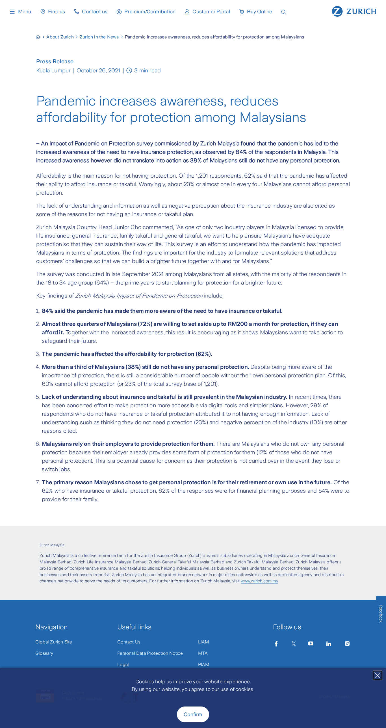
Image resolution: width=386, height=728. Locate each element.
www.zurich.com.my (259, 581)
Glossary (44, 653)
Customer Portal (211, 11)
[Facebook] (276, 644)
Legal (123, 664)
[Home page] (354, 11)
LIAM (203, 641)
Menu (24, 11)
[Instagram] (347, 644)
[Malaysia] (40, 37)
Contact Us (128, 641)
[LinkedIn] (329, 644)
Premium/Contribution (149, 11)
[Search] (284, 11)
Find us (56, 11)
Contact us (94, 11)
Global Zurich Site (53, 641)
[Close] (377, 675)
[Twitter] (293, 643)
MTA (203, 653)
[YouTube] (310, 644)
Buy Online (259, 11)
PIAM (204, 664)
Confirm (193, 714)
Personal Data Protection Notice (150, 653)
